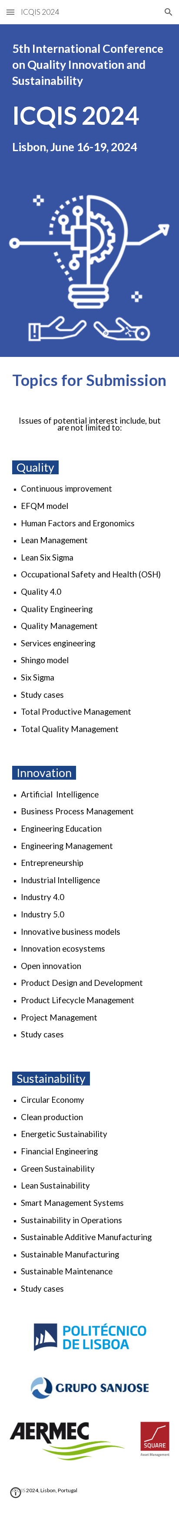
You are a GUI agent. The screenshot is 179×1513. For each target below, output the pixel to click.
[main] (89, 64)
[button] (10, 12)
